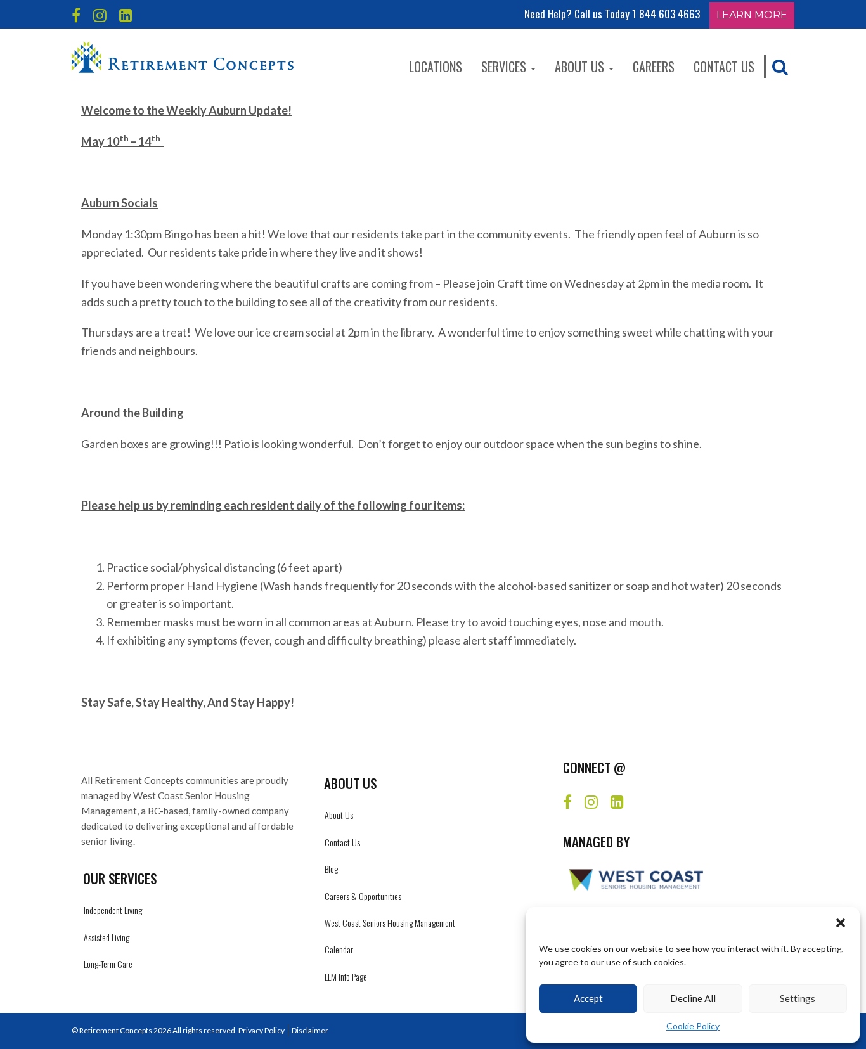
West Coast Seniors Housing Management (390, 922)
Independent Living (113, 910)
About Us (581, 66)
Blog (331, 868)
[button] (840, 923)
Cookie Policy (693, 1025)
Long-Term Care (108, 963)
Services (505, 66)
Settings (797, 998)
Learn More (751, 15)
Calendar (339, 949)
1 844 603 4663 (666, 14)
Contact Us (724, 66)
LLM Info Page (346, 976)
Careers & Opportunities (363, 896)
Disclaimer (310, 1030)
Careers (654, 66)
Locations (435, 66)
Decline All (693, 998)
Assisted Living (106, 937)
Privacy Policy (261, 1030)
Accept (588, 998)
